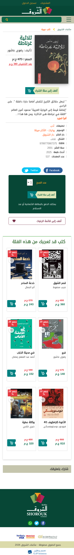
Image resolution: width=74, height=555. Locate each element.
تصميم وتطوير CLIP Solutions (39, 552)
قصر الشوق (59, 283)
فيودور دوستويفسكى (54, 426)
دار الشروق (48, 134)
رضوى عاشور (15, 50)
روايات (51, 130)
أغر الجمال (30, 287)
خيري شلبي (29, 426)
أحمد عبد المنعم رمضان (23, 357)
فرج (64, 352)
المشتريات (45, 3)
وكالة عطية (28, 422)
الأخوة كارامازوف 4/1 (55, 422)
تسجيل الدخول (29, 3)
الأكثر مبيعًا (40, 130)
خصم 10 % (44, 253)
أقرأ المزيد (61, 118)
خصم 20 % (44, 323)
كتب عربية (45, 29)
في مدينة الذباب (26, 352)
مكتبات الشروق (64, 29)
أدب (52, 126)
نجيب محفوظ (59, 287)
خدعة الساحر (28, 283)
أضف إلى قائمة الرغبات (49, 221)
